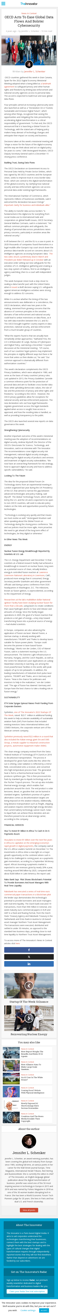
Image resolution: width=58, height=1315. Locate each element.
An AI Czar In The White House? (32, 1078)
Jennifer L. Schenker (30, 31)
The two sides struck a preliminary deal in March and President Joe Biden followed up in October (28, 256)
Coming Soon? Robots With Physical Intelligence (32, 1091)
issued (14, 287)
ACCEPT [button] (44, 1310)
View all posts (29, 1210)
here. (18, 943)
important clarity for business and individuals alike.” (27, 205)
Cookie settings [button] (28, 1310)
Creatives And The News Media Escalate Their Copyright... (32, 1118)
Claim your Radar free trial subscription (27, 1291)
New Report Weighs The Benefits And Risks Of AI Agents (32, 1054)
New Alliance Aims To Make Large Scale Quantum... (31, 1067)
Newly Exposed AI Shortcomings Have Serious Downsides (30, 1105)
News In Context (29, 13)
